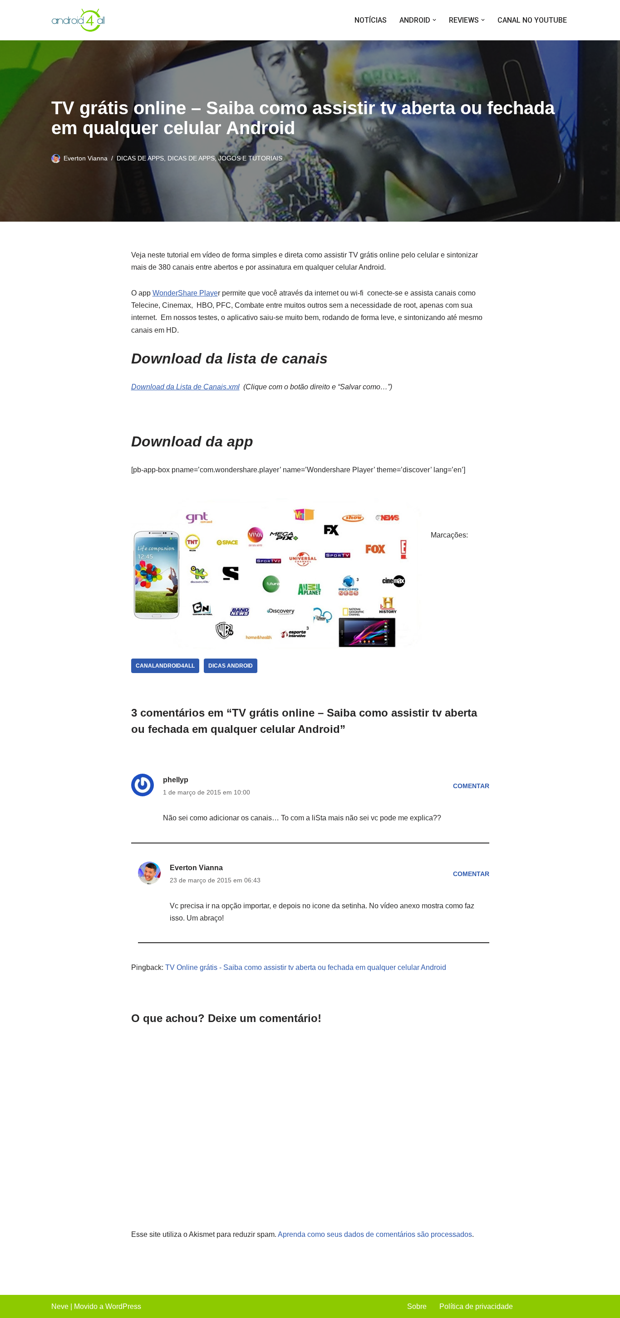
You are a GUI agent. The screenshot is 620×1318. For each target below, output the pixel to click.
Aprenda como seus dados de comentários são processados (375, 1234)
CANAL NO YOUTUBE (532, 20)
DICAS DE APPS (140, 158)
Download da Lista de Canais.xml (185, 387)
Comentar (471, 786)
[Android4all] (78, 20)
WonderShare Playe (185, 293)
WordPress (123, 1306)
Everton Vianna (86, 158)
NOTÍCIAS (370, 20)
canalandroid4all (165, 666)
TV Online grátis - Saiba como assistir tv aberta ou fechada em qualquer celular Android (305, 967)
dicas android (230, 666)
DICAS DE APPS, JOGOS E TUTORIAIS (224, 158)
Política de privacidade (476, 1306)
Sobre (417, 1306)
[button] (434, 20)
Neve (60, 1306)
